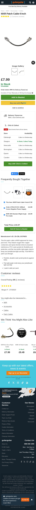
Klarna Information (7, 433)
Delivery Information (8, 412)
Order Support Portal (8, 415)
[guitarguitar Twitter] (13, 382)
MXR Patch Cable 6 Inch (17, 202)
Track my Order (7, 418)
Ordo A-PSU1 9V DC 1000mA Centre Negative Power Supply (16, 208)
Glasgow (31, 418)
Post (22, 173)
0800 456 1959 (29, 444)
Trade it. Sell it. (6, 450)
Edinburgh (31, 412)
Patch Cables (8, 314)
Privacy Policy (14, 377)
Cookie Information (7, 427)
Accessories (14, 11)
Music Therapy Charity (9, 459)
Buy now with (18, 103)
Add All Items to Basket (18, 229)
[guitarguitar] (18, 2)
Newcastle (31, 421)
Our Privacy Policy (7, 462)
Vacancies (5, 465)
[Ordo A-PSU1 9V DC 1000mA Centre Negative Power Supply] (18, 192)
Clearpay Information (8, 436)
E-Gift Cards (6, 447)
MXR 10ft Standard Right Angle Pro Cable (16, 215)
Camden (31, 409)
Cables (21, 11)
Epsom (32, 415)
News (3, 453)
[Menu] (5, 2)
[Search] (30, 2)
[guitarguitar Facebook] (9, 382)
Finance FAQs (6, 424)
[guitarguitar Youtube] (27, 382)
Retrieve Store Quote (8, 421)
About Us (5, 444)
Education (5, 456)
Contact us (5, 408)
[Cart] (33, 2)
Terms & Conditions (8, 430)
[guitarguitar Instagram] (18, 382)
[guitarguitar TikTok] (22, 382)
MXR (7, 11)
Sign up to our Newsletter (18, 373)
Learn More (7, 503)
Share (15, 173)
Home (2, 11)
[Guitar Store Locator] (18, 393)
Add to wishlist (18, 108)
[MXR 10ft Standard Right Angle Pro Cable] (28, 192)
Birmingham (30, 406)
